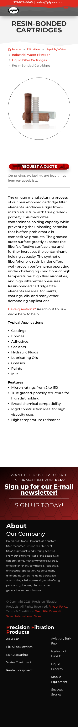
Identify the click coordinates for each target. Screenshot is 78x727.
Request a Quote (39, 166)
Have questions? (22, 309)
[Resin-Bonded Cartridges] (39, 139)
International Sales (28, 616)
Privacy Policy (58, 606)
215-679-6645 (23, 2)
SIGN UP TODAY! (39, 505)
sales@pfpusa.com (50, 2)
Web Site (41, 611)
